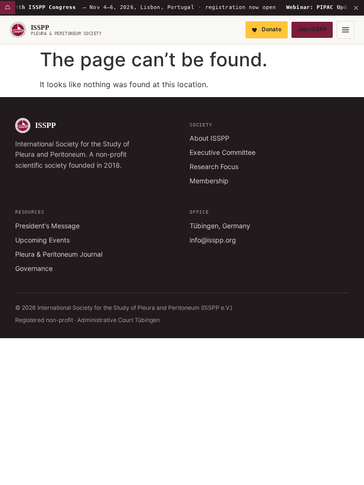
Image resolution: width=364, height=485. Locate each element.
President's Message (47, 226)
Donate (272, 29)
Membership (209, 181)
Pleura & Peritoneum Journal (58, 254)
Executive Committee (222, 152)
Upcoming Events (42, 240)
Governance (34, 268)
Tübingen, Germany (220, 226)
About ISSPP (209, 138)
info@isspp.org (213, 240)
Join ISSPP (312, 29)
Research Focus (214, 166)
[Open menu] (346, 30)
